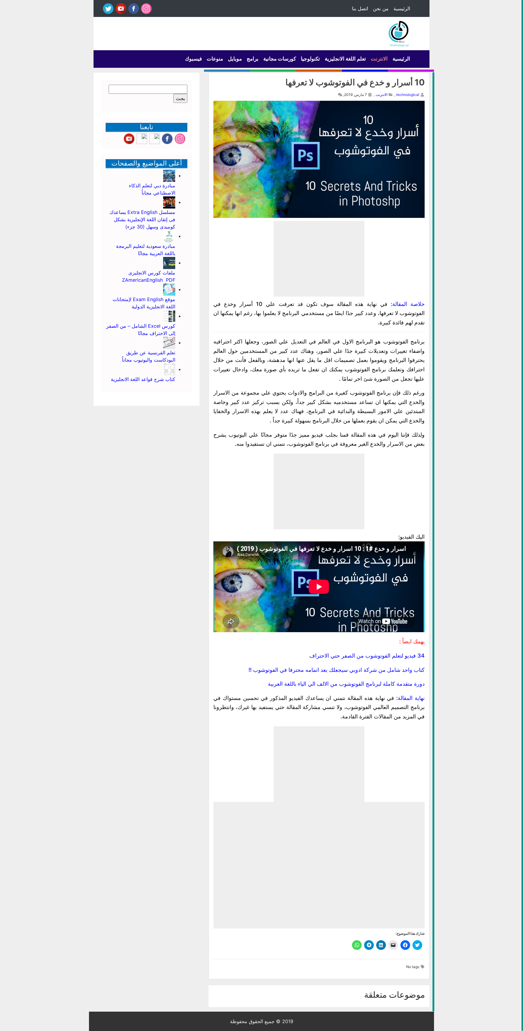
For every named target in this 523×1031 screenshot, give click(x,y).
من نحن (381, 8)
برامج (252, 59)
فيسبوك (193, 59)
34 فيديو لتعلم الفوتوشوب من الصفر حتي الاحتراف (367, 655)
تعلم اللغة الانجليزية (345, 59)
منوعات (215, 59)
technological (407, 94)
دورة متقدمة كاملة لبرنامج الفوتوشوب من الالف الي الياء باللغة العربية (346, 684)
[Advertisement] (319, 259)
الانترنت (379, 59)
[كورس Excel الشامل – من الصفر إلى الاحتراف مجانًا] (169, 316)
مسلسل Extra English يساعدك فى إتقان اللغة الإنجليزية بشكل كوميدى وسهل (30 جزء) (142, 219)
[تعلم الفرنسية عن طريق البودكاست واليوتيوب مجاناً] (169, 343)
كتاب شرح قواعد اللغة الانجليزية (143, 379)
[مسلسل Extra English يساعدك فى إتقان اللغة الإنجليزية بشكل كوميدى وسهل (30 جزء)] (169, 202)
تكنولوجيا (310, 59)
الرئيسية (401, 8)
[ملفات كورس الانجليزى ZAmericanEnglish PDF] (169, 263)
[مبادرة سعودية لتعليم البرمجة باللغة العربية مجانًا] (169, 236)
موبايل (235, 59)
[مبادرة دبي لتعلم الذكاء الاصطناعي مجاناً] (169, 175)
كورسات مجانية (279, 59)
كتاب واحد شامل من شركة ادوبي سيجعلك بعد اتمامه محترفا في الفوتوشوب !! (336, 670)
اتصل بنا (360, 8)
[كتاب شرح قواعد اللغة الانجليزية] (169, 369)
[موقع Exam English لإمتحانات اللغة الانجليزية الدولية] (169, 289)
